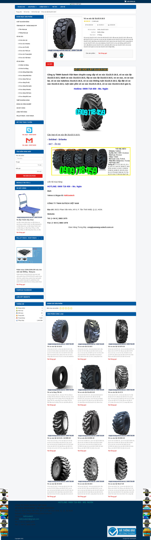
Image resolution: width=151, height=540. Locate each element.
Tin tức (54, 7)
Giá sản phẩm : (91, 53)
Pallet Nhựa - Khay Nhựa (25, 116)
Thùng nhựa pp (23, 33)
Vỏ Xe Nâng (20, 61)
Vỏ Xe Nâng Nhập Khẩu (26, 72)
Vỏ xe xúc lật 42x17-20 (116, 484)
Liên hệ (62, 7)
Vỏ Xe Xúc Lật (23, 40)
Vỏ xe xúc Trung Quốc (25, 54)
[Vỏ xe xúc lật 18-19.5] (91, 469)
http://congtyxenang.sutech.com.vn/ (37, 513)
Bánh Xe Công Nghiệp (24, 104)
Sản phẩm (31, 7)
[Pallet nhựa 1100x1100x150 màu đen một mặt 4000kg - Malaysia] (29, 255)
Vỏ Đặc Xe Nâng (24, 65)
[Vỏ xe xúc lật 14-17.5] (121, 377)
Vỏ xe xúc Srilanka (24, 43)
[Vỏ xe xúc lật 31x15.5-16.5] (64, 34)
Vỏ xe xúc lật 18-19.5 (85, 484)
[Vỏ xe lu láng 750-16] (60, 377)
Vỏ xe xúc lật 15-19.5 (54, 484)
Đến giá (18, 168)
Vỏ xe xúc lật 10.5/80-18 (86, 438)
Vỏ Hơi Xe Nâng (23, 68)
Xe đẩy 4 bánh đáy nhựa (25, 220)
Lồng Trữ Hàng (22, 112)
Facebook (89, 25)
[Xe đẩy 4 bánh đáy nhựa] (29, 205)
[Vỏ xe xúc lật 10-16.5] (60, 332)
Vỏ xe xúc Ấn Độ (24, 47)
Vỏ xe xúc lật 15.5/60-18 (116, 438)
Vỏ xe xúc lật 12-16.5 (85, 346)
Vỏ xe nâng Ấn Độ (24, 82)
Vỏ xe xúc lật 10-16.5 (54, 346)
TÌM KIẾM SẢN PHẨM (29, 176)
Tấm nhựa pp (23, 29)
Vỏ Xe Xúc (20, 36)
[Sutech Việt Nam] (75, 4)
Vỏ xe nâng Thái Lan (25, 79)
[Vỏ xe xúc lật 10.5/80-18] (91, 423)
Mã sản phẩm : (92, 29)
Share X (101, 25)
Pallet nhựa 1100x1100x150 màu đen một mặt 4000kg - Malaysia (29, 271)
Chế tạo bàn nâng (23, 21)
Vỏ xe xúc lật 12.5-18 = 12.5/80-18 (59, 438)
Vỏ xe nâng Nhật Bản (25, 75)
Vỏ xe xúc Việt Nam (25, 57)
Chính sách (44, 7)
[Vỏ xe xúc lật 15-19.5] (60, 469)
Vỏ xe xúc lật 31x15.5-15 (86, 392)
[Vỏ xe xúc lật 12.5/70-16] (121, 332)
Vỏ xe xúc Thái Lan (24, 50)
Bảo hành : (93, 35)
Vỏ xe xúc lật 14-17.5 (115, 392)
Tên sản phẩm (20, 155)
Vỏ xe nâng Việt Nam (25, 93)
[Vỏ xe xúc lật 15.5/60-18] (121, 423)
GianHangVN (133, 538)
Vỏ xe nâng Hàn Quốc (25, 86)
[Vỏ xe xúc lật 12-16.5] (91, 332)
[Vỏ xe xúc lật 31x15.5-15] (91, 377)
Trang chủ (21, 7)
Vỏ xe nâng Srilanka (25, 89)
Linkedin (112, 25)
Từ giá (18, 162)
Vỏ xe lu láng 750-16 (54, 392)
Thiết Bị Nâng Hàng (23, 100)
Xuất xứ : (93, 32)
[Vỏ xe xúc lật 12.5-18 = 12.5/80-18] (60, 423)
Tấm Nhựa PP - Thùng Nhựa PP (27, 25)
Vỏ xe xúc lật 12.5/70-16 (116, 346)
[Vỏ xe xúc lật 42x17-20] (121, 469)
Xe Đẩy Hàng (21, 108)
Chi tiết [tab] (49, 64)
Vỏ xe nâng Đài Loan (25, 96)
